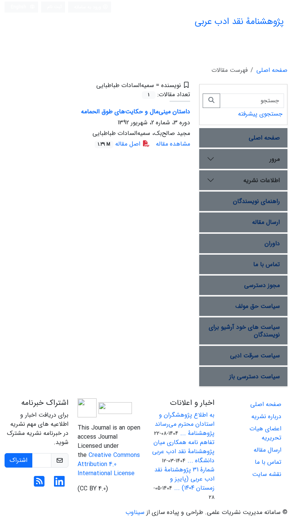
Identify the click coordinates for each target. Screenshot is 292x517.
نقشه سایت (266, 474)
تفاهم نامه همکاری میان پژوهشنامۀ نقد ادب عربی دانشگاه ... (183, 451)
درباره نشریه (266, 416)
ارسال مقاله (266, 222)
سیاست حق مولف (257, 306)
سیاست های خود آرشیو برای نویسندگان (244, 330)
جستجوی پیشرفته (260, 114)
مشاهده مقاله (173, 144)
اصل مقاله (120, 144)
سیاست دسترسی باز (254, 376)
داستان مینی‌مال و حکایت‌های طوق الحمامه (135, 111)
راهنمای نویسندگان (256, 201)
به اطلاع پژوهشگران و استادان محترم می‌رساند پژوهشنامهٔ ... (184, 424)
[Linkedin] (59, 484)
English (19, 7)
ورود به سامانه (88, 7)
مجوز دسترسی (262, 285)
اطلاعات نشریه (261, 180)
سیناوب (134, 512)
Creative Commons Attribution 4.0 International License (109, 464)
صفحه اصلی (271, 70)
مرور (275, 159)
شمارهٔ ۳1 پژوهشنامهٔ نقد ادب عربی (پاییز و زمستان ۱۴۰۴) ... (184, 479)
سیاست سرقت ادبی (255, 355)
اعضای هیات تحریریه (265, 433)
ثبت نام (54, 6)
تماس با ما (266, 264)
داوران (272, 243)
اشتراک (18, 460)
